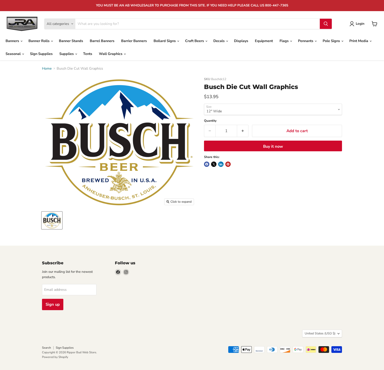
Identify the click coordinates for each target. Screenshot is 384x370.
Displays (241, 40)
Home (47, 69)
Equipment (264, 40)
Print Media (359, 40)
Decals (219, 40)
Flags (285, 40)
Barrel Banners (102, 40)
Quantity (210, 121)
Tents (87, 53)
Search (46, 348)
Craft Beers (195, 40)
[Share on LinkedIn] (221, 164)
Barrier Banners (134, 40)
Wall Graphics (111, 53)
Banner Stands (71, 40)
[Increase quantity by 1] (242, 131)
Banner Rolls (39, 40)
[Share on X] (213, 164)
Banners (13, 40)
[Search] (326, 24)
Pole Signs (332, 40)
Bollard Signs (165, 40)
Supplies (67, 53)
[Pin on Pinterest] (228, 164)
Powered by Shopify (55, 357)
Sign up (53, 304)
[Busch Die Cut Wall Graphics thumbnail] (52, 220)
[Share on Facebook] (206, 164)
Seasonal (14, 53)
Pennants (306, 40)
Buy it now (273, 146)
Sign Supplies (41, 53)
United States (320, 333)
